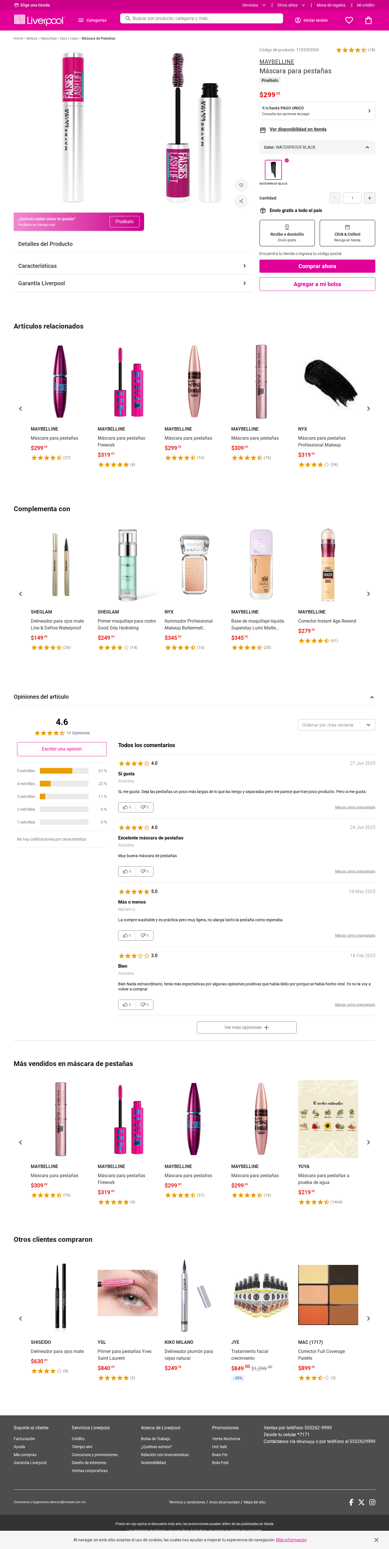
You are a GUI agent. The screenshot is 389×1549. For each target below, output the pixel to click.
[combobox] (336, 725)
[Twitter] (361, 1502)
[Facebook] (351, 1502)
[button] (351, 49)
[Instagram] (372, 1502)
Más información (291, 1540)
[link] (61, 400)
